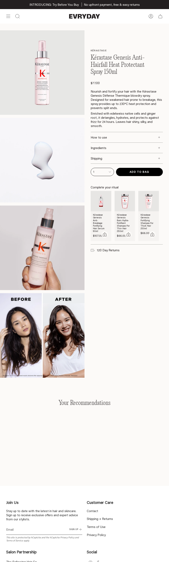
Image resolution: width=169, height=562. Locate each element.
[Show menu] (8, 16)
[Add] (104, 234)
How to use (99, 137)
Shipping (96, 158)
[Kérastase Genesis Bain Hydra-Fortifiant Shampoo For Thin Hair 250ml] (125, 201)
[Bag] (160, 16)
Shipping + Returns (100, 519)
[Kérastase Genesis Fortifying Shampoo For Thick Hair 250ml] (148, 201)
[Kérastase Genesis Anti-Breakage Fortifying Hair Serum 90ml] (101, 201)
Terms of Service (14, 540)
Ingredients (98, 148)
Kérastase (99, 50)
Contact (92, 511)
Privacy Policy (67, 537)
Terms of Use (96, 527)
